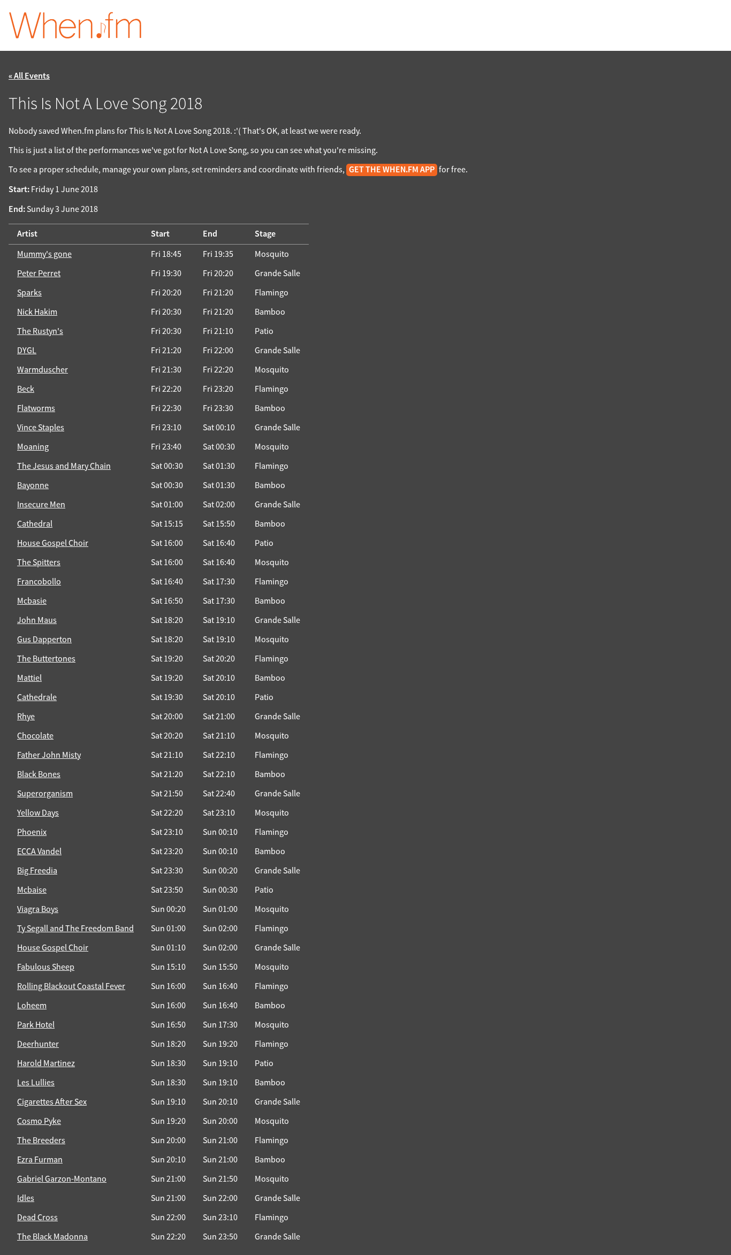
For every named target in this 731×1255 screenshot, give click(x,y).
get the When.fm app (392, 170)
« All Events (29, 76)
